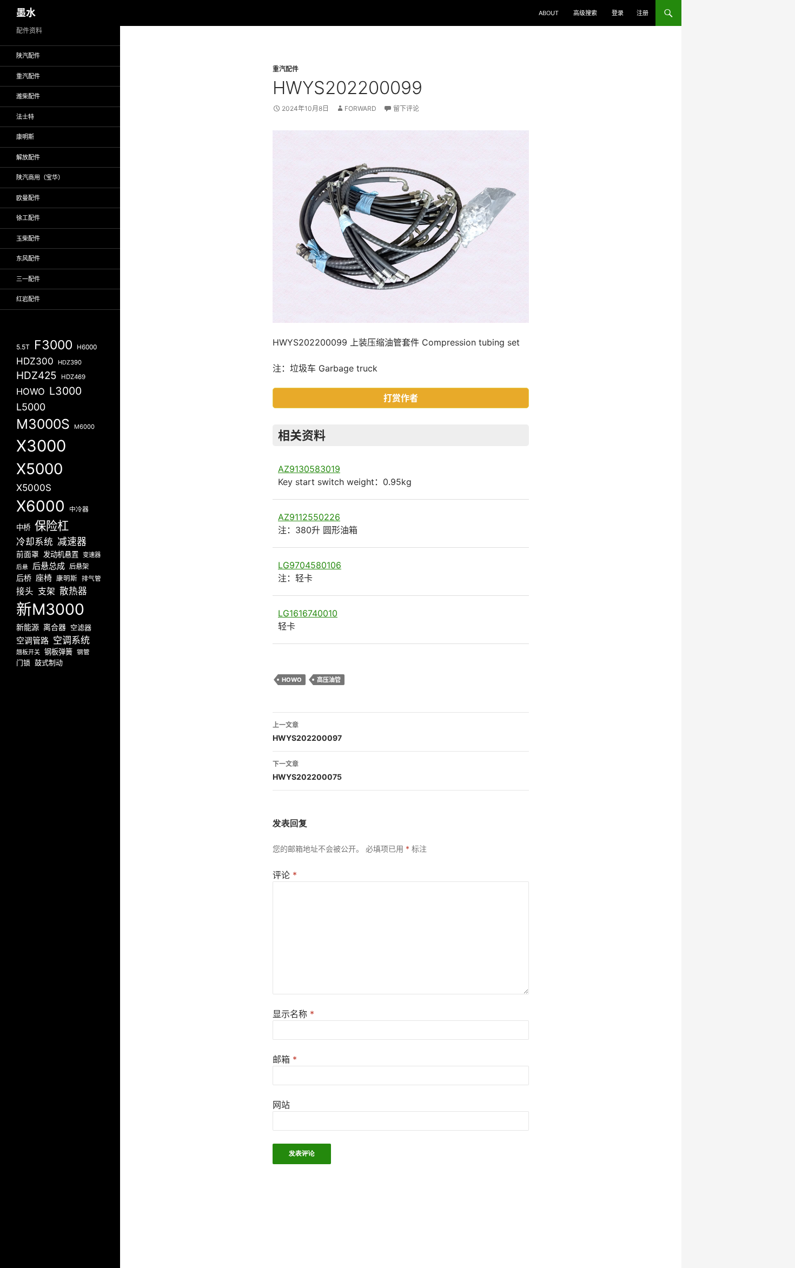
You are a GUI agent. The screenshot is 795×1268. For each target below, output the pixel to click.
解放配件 (28, 157)
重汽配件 (286, 69)
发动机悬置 (60, 554)
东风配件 (28, 258)
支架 (46, 591)
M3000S (43, 424)
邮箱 (285, 1059)
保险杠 (52, 526)
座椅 (44, 578)
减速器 (72, 541)
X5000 (39, 469)
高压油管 (329, 679)
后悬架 (79, 566)
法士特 (25, 117)
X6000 (40, 506)
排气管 (91, 578)
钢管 (83, 652)
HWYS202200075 (307, 770)
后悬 (22, 566)
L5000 (30, 407)
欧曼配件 (28, 198)
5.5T (23, 347)
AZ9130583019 (309, 468)
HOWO (292, 679)
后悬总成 (48, 566)
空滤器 (80, 627)
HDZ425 (36, 375)
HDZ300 (35, 361)
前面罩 (27, 554)
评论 (285, 874)
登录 (618, 13)
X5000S (33, 487)
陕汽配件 (28, 55)
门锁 (23, 662)
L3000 (65, 390)
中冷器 (79, 509)
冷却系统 (34, 541)
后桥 (23, 577)
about (549, 13)
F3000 (53, 345)
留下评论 (406, 108)
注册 (642, 13)
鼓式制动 (49, 662)
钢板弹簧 (58, 651)
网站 (281, 1104)
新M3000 (50, 609)
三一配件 (28, 279)
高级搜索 (585, 13)
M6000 (84, 426)
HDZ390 (70, 362)
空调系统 (71, 640)
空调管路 (32, 640)
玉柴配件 (28, 238)
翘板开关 (28, 652)
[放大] (514, 144)
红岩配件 (28, 299)
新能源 (27, 627)
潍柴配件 (28, 96)
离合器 (54, 627)
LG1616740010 (307, 613)
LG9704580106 (309, 565)
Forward (360, 108)
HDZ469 (73, 377)
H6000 (87, 347)
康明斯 (25, 137)
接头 (25, 591)
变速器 (92, 555)
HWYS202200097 (307, 731)
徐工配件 (28, 218)
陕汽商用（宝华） (40, 177)
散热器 (73, 591)
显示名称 (293, 1013)
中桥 (23, 527)
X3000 (41, 445)
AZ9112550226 (309, 517)
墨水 (26, 12)
